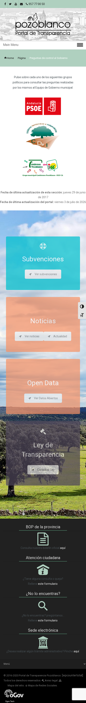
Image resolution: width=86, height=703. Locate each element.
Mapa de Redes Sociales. (41, 685)
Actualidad (60, 336)
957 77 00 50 (36, 4)
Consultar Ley (45, 469)
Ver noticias (32, 336)
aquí (62, 547)
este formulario (48, 583)
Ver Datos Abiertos (46, 398)
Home (10, 58)
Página (22, 58)
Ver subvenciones (46, 274)
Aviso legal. (51, 680)
